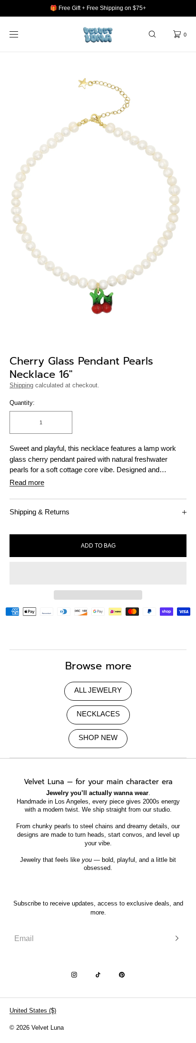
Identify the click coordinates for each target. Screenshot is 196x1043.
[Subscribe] (174, 938)
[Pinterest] (121, 974)
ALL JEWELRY (98, 690)
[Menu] (21, 34)
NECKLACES (98, 714)
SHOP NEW (98, 737)
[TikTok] (98, 974)
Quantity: (22, 402)
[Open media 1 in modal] (98, 198)
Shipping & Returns (39, 512)
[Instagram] (74, 974)
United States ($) (33, 1010)
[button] (152, 34)
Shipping (21, 385)
